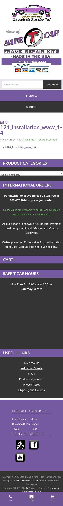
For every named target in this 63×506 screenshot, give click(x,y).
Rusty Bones (28, 488)
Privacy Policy (31, 384)
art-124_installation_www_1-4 (19, 147)
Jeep (34, 419)
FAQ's (31, 373)
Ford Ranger (19, 419)
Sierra (26, 424)
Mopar (34, 424)
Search (52, 84)
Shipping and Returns (31, 390)
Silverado (17, 424)
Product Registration (31, 379)
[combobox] (31, 173)
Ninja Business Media (27, 480)
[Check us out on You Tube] (20, 463)
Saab (34, 429)
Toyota (16, 429)
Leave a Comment (48, 139)
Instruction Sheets (31, 368)
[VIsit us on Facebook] (34, 450)
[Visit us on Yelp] (20, 450)
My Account (31, 363)
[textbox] (31, 174)
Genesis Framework (49, 488)
